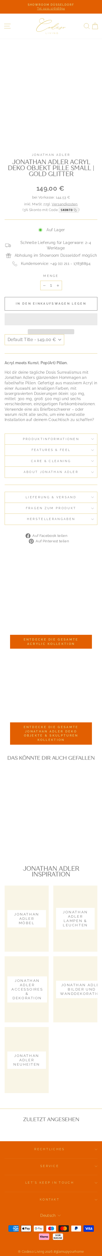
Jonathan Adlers (20, 377)
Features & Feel (51, 450)
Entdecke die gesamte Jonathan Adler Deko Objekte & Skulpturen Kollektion (51, 733)
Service (49, 1166)
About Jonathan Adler (51, 472)
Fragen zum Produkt (51, 508)
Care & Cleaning (51, 461)
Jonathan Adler (51, 155)
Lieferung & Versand (51, 497)
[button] (51, 319)
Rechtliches (49, 1149)
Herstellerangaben (51, 519)
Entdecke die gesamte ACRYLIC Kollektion (51, 642)
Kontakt (50, 1199)
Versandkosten (65, 204)
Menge (51, 276)
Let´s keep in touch (49, 1182)
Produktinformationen (51, 439)
